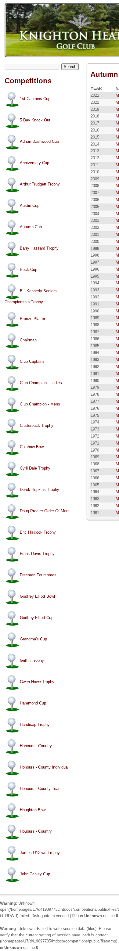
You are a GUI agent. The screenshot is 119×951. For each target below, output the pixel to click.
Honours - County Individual (44, 767)
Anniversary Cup (34, 162)
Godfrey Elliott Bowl (37, 596)
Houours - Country (36, 831)
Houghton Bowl (33, 810)
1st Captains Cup (35, 98)
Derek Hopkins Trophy (39, 489)
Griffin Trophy (32, 660)
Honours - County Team (41, 788)
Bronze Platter (32, 318)
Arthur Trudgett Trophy (40, 184)
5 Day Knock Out (35, 120)
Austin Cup (29, 205)
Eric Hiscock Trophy (38, 532)
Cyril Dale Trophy (35, 468)
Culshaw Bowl (32, 447)
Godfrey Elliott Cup (36, 617)
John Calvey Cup (35, 874)
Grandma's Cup (33, 639)
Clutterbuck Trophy (36, 425)
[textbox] (32, 67)
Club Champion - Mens (40, 404)
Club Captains (32, 361)
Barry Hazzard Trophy (39, 248)
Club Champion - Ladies (41, 382)
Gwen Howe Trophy (37, 681)
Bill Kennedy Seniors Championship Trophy (31, 296)
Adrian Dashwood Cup (39, 141)
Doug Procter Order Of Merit (45, 511)
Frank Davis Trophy (37, 553)
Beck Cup (28, 269)
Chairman (28, 340)
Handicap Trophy (35, 724)
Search (70, 66)
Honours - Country (36, 746)
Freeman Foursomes (38, 575)
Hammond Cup (33, 703)
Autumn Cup (31, 227)
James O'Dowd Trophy (40, 852)
